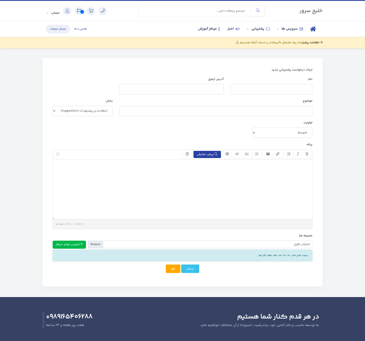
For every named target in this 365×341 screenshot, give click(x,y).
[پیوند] (278, 154)
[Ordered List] (247, 154)
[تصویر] (268, 154)
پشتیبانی (258, 28)
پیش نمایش (205, 154)
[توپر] (306, 154)
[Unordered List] (257, 154)
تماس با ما (80, 29)
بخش (109, 100)
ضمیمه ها (305, 235)
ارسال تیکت (58, 29)
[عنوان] (289, 154)
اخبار (230, 28)
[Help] (187, 154)
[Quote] (227, 154)
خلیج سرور (311, 11)
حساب (55, 13)
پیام (309, 144)
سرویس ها (289, 28)
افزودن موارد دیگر (68, 244)
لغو (173, 268)
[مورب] (298, 154)
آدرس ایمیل (216, 79)
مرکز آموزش (208, 28)
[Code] (237, 154)
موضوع (307, 100)
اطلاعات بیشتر (311, 42)
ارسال (190, 268)
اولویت (308, 122)
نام (310, 79)
